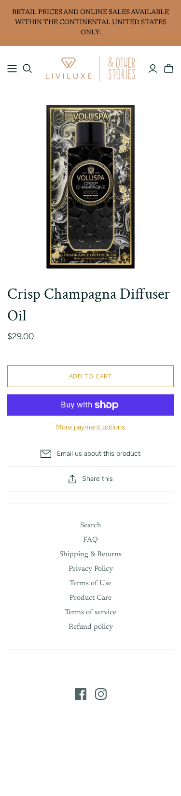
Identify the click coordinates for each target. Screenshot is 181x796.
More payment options (90, 427)
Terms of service (90, 612)
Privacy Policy (91, 569)
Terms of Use (90, 583)
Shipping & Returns (90, 554)
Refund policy (91, 627)
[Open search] (27, 68)
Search (90, 525)
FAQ (90, 540)
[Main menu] (12, 68)
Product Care (90, 598)
